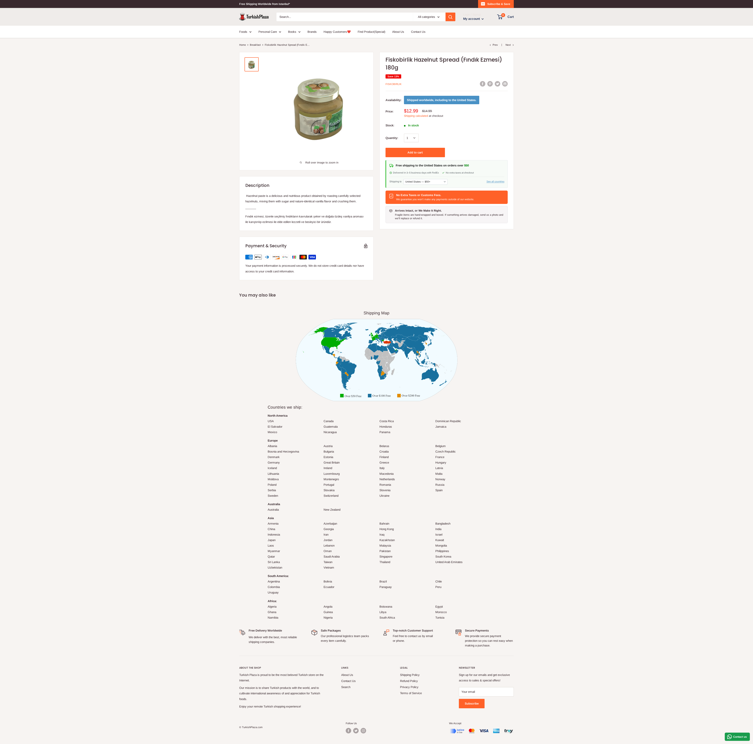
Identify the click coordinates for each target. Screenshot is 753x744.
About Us (398, 31)
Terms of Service (411, 693)
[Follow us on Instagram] (363, 730)
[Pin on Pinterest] (490, 84)
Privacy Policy (409, 687)
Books (292, 31)
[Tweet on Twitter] (497, 84)
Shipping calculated (416, 115)
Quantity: (392, 138)
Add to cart (415, 152)
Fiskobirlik (394, 84)
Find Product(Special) (371, 31)
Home (242, 44)
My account (472, 18)
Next (508, 44)
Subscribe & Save (498, 3)
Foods (243, 31)
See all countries (495, 181)
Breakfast (255, 44)
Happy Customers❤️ (337, 31)
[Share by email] (505, 84)
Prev (495, 44)
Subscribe (472, 703)
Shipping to (395, 181)
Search (345, 687)
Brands (312, 31)
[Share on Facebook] (482, 84)
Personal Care (267, 31)
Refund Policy (409, 681)
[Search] (450, 17)
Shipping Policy (410, 674)
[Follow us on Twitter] (356, 730)
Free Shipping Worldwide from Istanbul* (264, 3)
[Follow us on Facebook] (348, 730)
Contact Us (418, 31)
